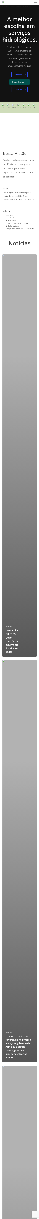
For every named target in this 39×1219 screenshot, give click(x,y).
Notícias (9, 627)
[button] (35, 2)
